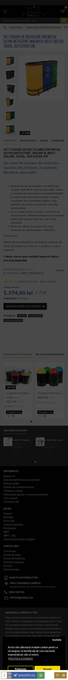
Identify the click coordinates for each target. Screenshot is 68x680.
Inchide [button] (56, 640)
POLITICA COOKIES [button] (20, 658)
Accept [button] (47, 669)
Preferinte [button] (20, 669)
